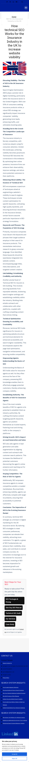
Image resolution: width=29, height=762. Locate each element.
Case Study (10, 624)
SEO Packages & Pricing (12, 600)
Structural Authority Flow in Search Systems (13, 690)
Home (14, 17)
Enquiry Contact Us (7, 663)
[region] (14, 750)
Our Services (10, 619)
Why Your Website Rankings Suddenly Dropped (14, 693)
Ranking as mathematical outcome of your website (15, 720)
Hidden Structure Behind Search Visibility (12, 699)
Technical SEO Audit (13, 613)
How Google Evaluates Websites (10, 687)
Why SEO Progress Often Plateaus (11, 696)
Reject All (14, 758)
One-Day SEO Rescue (14, 607)
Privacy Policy (6, 677)
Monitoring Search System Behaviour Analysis (13, 723)
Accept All (14, 754)
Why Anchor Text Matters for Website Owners (14, 717)
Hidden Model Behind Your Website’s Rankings (14, 708)
